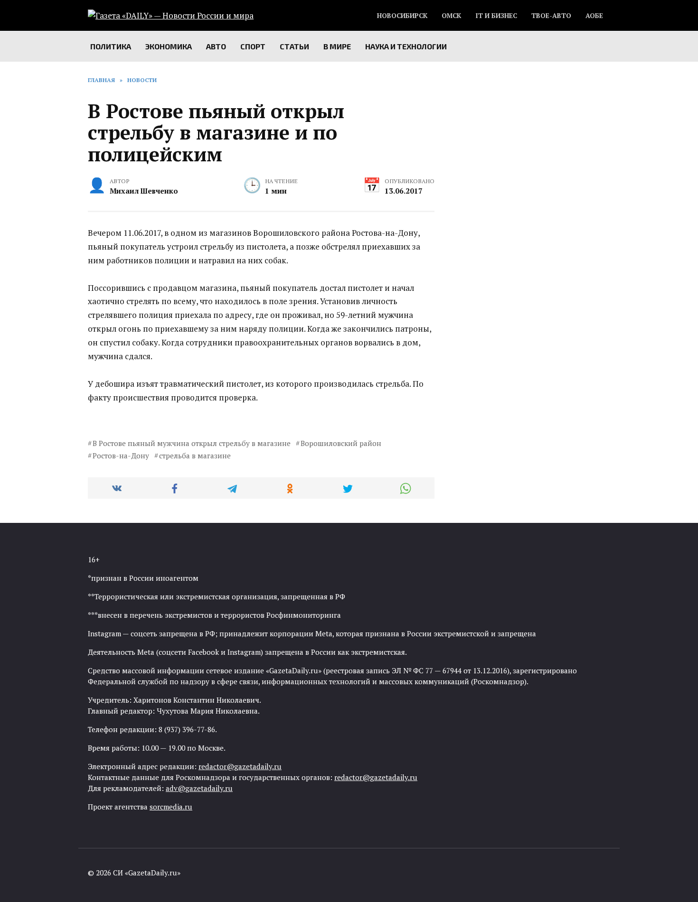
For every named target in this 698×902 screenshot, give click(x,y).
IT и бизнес (496, 15)
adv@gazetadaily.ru (199, 788)
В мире (337, 46)
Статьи (294, 46)
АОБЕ (594, 15)
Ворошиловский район (341, 443)
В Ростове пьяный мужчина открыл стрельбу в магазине (192, 443)
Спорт (252, 46)
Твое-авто (551, 15)
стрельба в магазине (195, 455)
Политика (110, 46)
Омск (451, 15)
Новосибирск (402, 15)
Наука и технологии (406, 46)
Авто (216, 46)
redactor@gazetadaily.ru (240, 766)
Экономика (168, 46)
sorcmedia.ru (171, 806)
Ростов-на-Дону (121, 455)
